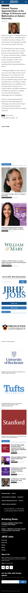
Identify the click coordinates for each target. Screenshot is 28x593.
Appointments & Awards (6, 197)
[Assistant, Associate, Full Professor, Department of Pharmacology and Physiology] (14, 357)
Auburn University (9, 115)
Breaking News (5, 5)
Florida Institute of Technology (8, 117)
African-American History (6, 265)
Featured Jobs (6, 312)
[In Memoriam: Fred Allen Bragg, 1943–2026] (5, 482)
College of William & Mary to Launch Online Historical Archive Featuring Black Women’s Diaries (13, 262)
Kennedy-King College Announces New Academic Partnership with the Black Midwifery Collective (18, 448)
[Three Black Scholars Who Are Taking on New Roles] (14, 179)
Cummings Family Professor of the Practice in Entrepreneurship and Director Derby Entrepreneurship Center (11, 404)
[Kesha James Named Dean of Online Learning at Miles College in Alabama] (14, 213)
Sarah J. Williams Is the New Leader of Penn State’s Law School (13, 529)
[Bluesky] (3, 567)
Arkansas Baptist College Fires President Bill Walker (18, 458)
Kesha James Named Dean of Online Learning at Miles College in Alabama (12, 228)
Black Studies (14, 453)
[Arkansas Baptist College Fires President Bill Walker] (5, 460)
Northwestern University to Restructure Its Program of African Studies (18, 470)
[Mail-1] (7, 567)
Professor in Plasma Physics (7, 341)
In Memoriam (13, 482)
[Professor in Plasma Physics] (14, 327)
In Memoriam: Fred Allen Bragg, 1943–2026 (18, 479)
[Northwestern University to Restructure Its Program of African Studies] (5, 471)
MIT (17, 117)
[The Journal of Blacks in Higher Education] (14, 2)
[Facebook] (11, 567)
